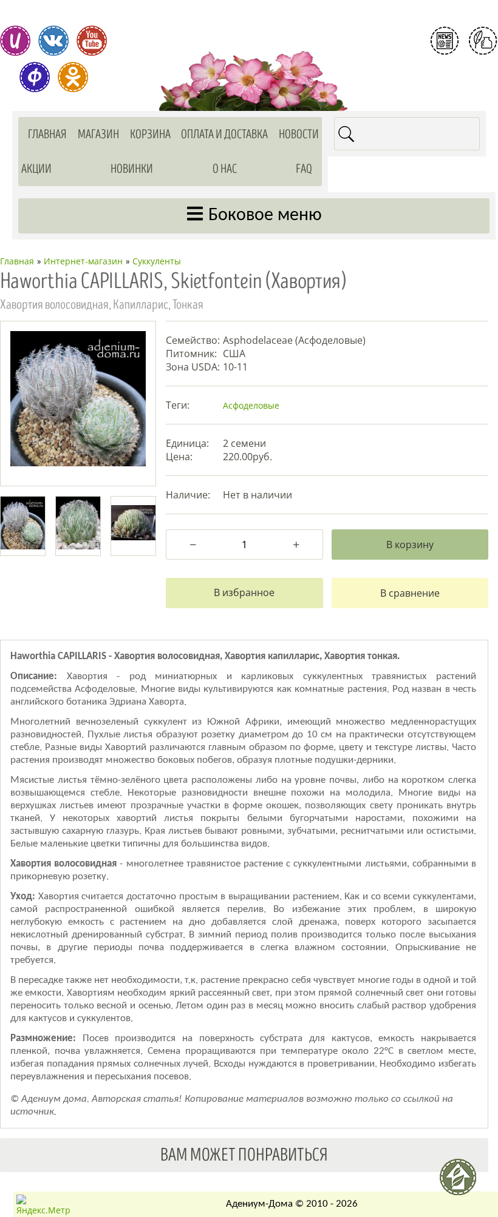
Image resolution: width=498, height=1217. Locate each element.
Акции (36, 168)
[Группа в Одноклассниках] (73, 77)
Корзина (150, 134)
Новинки (132, 168)
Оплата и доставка (224, 134)
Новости (299, 134)
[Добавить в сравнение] (410, 593)
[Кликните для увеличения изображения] (78, 398)
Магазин (98, 134)
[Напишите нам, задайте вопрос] (483, 40)
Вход (464, 89)
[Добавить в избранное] (244, 593)
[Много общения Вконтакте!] (53, 40)
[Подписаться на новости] (444, 40)
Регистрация (464, 69)
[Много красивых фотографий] (15, 40)
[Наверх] (463, 1182)
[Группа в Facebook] (34, 77)
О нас (225, 168)
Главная (47, 134)
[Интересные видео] (92, 40)
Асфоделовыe (251, 405)
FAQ (304, 168)
